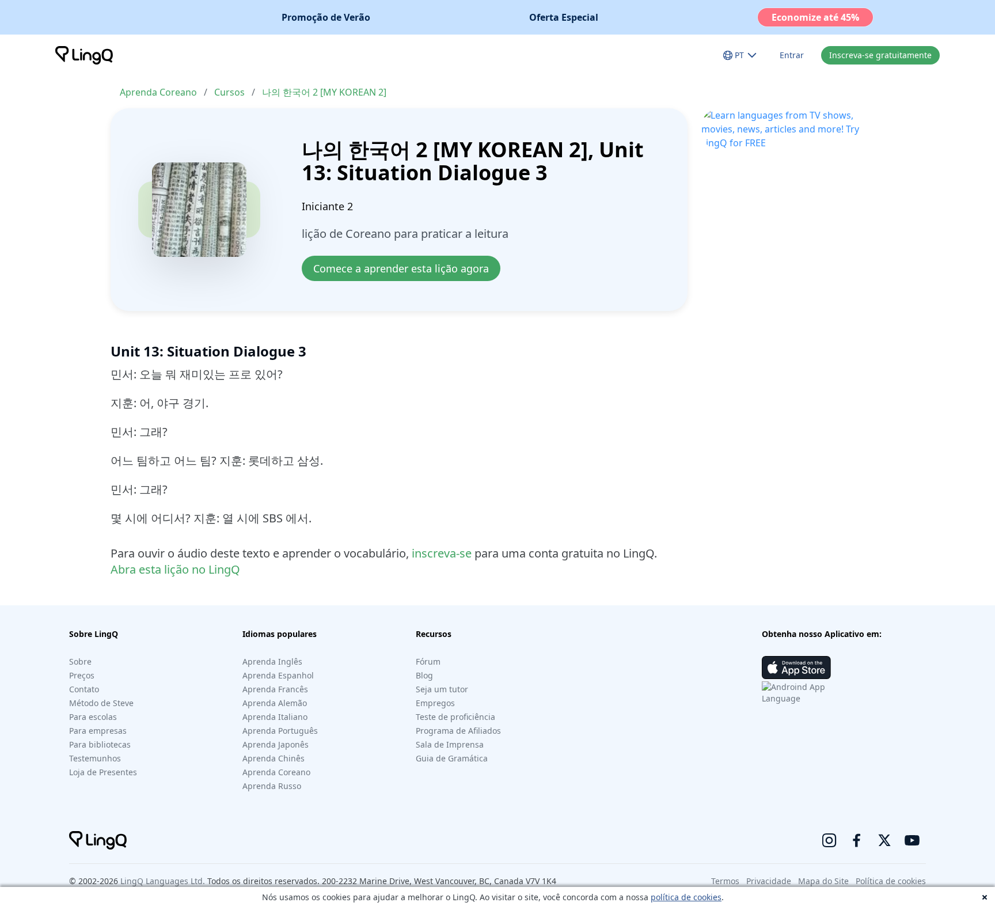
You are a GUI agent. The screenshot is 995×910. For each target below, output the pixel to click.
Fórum (428, 661)
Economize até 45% (815, 17)
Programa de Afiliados (458, 730)
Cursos (229, 92)
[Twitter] (884, 840)
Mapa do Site (823, 880)
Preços (81, 675)
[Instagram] (829, 840)
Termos (725, 880)
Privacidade (768, 880)
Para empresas (98, 730)
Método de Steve (101, 702)
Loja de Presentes (103, 772)
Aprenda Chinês (273, 758)
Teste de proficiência (455, 716)
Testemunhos (95, 758)
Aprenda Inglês (272, 661)
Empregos (435, 702)
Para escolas (93, 716)
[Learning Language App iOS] (796, 667)
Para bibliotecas (100, 744)
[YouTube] (912, 840)
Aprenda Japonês (275, 744)
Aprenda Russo (271, 785)
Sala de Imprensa (450, 744)
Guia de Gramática (452, 758)
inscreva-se (442, 553)
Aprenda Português (280, 730)
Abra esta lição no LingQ (175, 569)
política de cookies (686, 897)
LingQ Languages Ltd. (162, 880)
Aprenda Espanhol (278, 675)
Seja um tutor (442, 689)
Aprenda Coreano (158, 92)
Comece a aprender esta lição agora (401, 268)
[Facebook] (857, 840)
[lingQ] (84, 55)
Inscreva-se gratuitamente (880, 55)
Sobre (80, 661)
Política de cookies (891, 880)
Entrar (792, 55)
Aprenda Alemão (274, 702)
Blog (424, 675)
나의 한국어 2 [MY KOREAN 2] (324, 92)
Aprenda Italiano (274, 716)
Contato (84, 689)
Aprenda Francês (275, 689)
